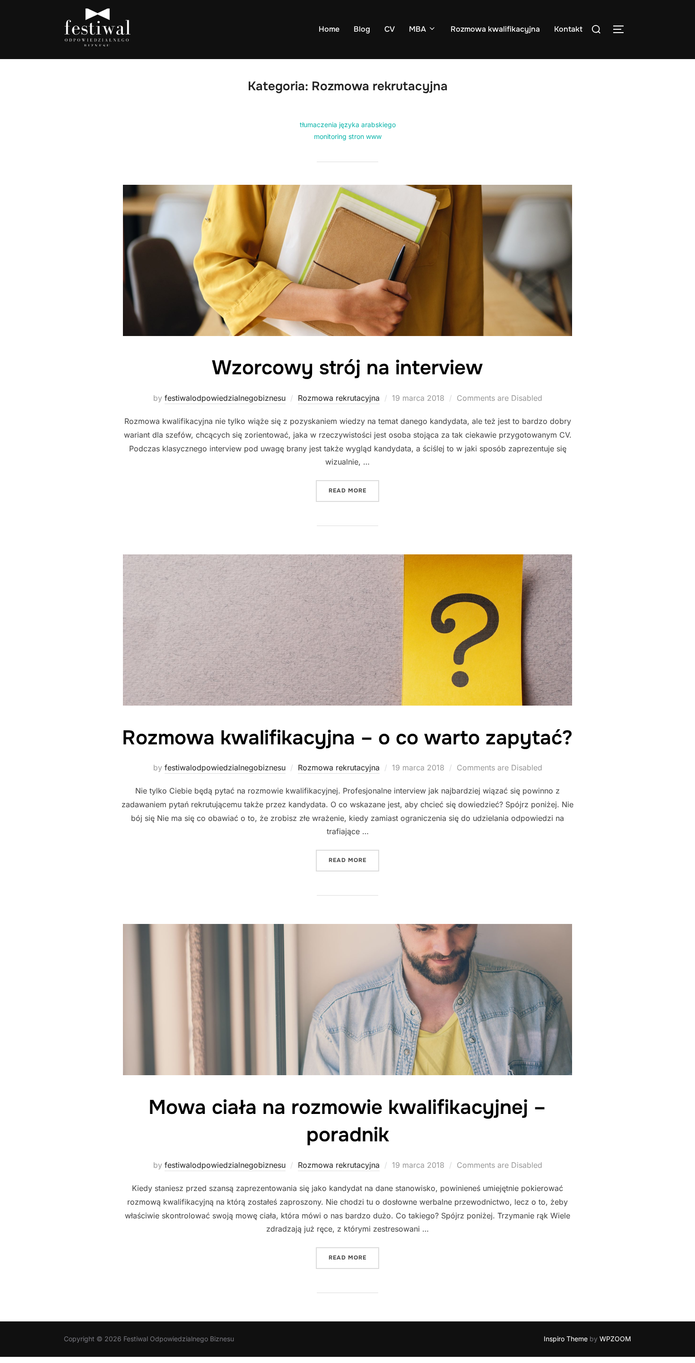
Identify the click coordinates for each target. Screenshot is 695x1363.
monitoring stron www (348, 136)
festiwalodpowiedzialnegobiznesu (225, 398)
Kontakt (568, 29)
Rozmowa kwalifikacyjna (495, 29)
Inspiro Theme (566, 1339)
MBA (417, 29)
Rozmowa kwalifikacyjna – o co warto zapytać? (347, 738)
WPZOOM (615, 1339)
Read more (354, 490)
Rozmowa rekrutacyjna (339, 398)
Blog (362, 29)
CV (389, 29)
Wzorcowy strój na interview (347, 367)
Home (329, 29)
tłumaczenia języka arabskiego (348, 125)
